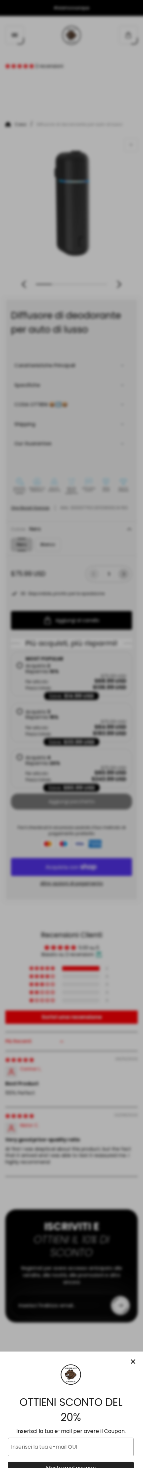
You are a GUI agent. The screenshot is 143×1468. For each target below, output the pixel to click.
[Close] (133, 1361)
